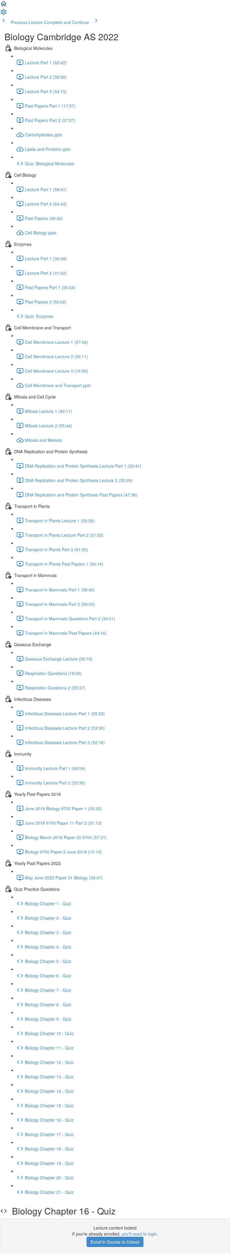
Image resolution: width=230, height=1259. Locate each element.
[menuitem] (3, 14)
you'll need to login (139, 1234)
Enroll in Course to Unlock (115, 1242)
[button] (3, 5)
